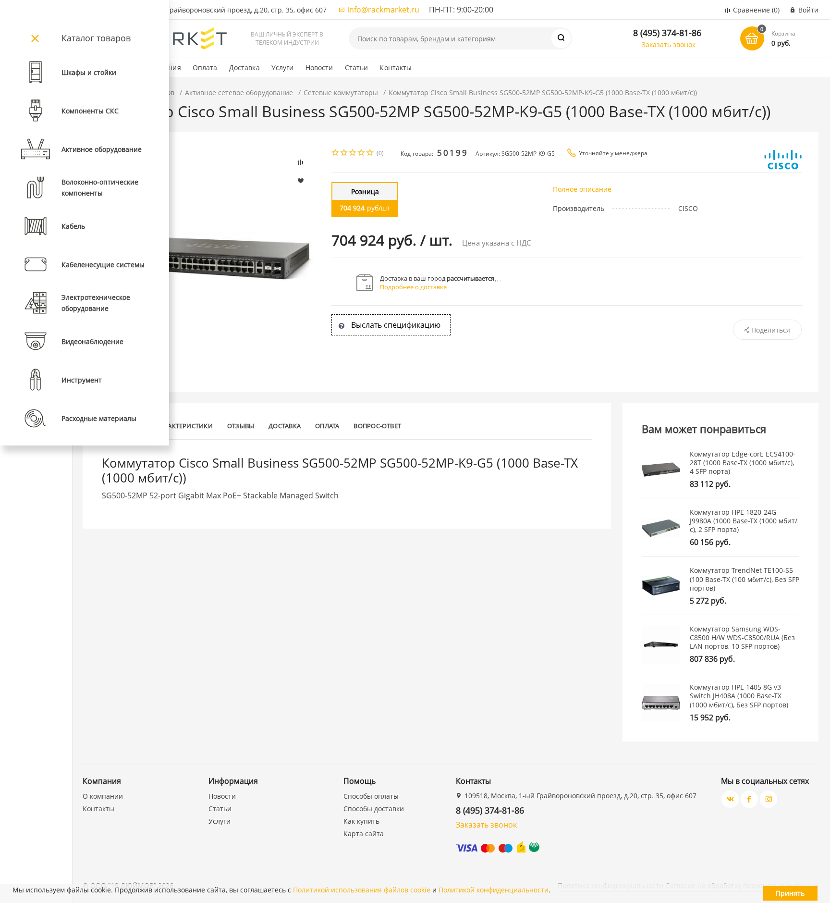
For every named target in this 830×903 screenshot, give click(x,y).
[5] (370, 153)
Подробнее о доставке (413, 287)
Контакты (395, 67)
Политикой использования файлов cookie (361, 889)
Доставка (244, 67)
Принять (790, 893)
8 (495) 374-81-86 (667, 32)
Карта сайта (363, 833)
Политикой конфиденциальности (494, 889)
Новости (319, 67)
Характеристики (185, 425)
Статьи (356, 67)
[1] (335, 153)
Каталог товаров (96, 38)
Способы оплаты (371, 796)
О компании (103, 796)
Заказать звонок (669, 44)
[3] (353, 153)
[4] (361, 153)
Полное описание (582, 189)
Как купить (361, 821)
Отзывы (240, 425)
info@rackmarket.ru (383, 9)
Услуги (282, 67)
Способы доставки (373, 808)
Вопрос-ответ (377, 425)
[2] (344, 153)
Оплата (205, 67)
